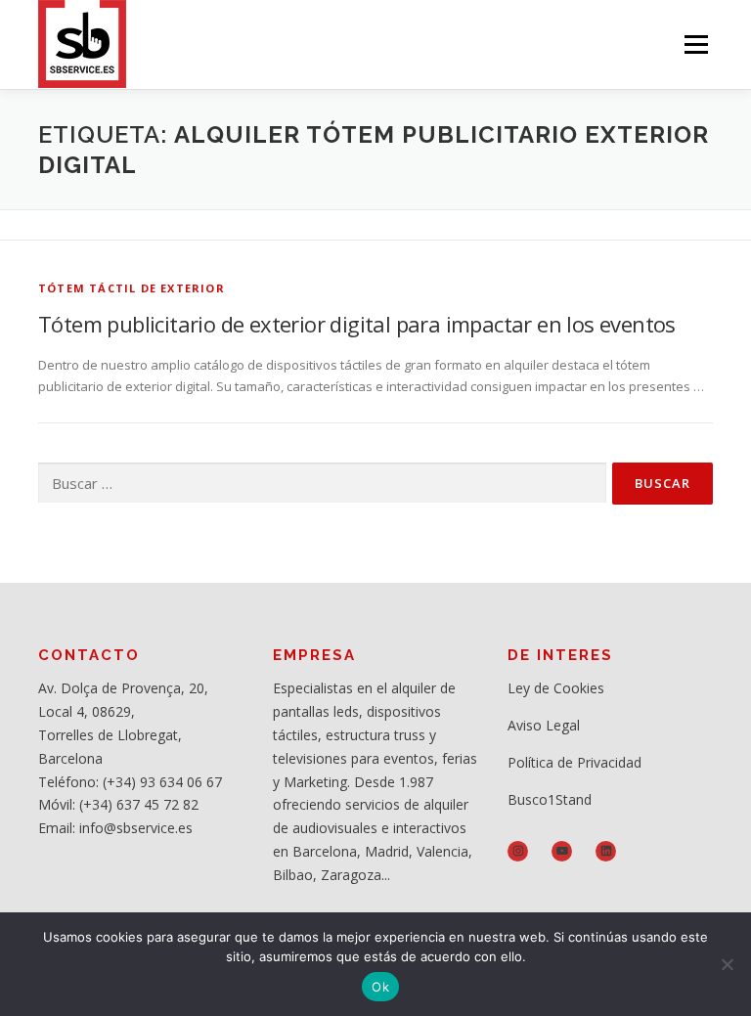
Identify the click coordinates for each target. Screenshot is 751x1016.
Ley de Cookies (556, 688)
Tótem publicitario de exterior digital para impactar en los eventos (357, 323)
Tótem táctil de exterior (131, 288)
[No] (726, 964)
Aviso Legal (544, 725)
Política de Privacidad (574, 762)
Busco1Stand (550, 799)
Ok (380, 986)
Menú (696, 44)
